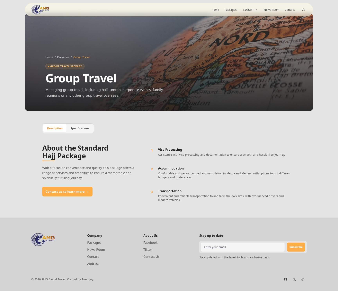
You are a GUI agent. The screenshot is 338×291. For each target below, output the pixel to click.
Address (93, 264)
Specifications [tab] (79, 128)
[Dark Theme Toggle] (303, 10)
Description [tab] (55, 128)
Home (215, 10)
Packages (231, 10)
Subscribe (296, 247)
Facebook (150, 242)
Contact (290, 10)
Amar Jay (87, 279)
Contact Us (151, 256)
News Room (271, 10)
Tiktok (148, 249)
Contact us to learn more (65, 191)
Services (248, 9)
